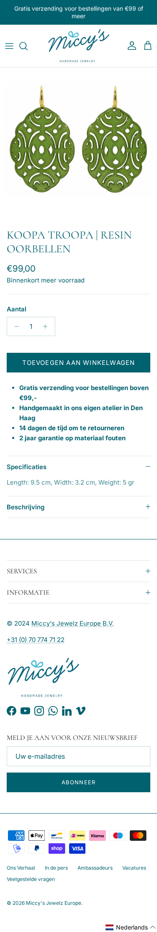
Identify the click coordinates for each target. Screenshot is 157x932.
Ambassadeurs (95, 868)
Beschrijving (25, 507)
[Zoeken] (27, 46)
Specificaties (26, 467)
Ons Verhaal (21, 868)
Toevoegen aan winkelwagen (78, 363)
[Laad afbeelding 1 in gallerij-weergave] (78, 145)
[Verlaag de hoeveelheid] (14, 326)
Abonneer (78, 782)
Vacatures (134, 868)
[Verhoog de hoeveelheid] (47, 326)
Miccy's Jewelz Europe (53, 903)
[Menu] (9, 46)
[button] (131, 927)
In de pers (56, 868)
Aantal (16, 309)
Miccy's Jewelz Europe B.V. (72, 623)
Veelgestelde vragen (31, 879)
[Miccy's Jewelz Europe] (78, 46)
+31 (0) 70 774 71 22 (35, 640)
